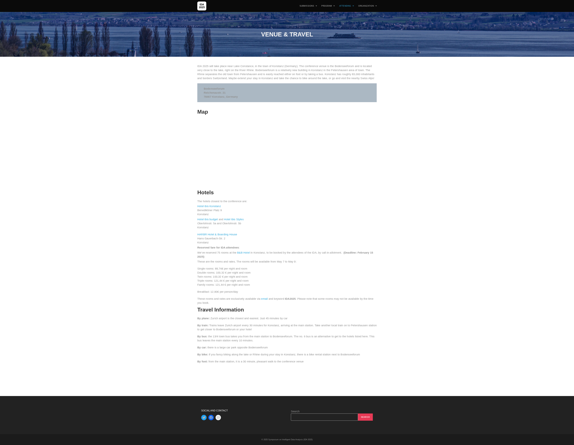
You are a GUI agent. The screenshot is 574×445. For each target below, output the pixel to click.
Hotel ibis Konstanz (209, 206)
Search (295, 411)
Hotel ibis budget (207, 219)
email (264, 298)
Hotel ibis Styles (234, 219)
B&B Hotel (243, 252)
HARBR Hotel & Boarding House (217, 234)
